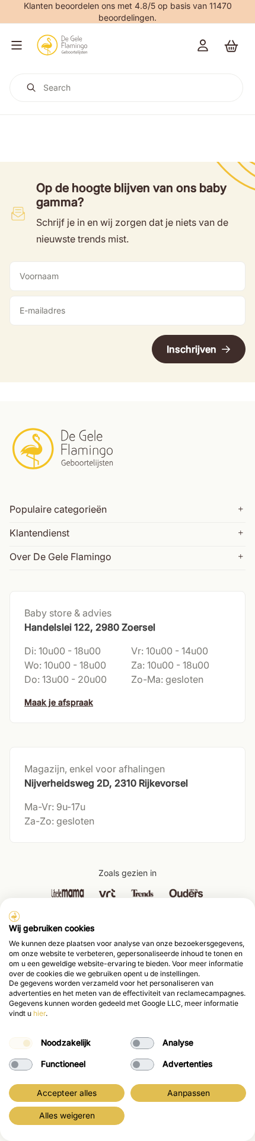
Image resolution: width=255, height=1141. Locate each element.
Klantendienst (39, 533)
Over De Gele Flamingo (60, 556)
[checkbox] (21, 1043)
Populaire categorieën (58, 509)
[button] (14, 45)
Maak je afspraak (58, 702)
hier (39, 1013)
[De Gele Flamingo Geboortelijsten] (62, 45)
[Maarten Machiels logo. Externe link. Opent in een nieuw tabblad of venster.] (14, 916)
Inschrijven (191, 349)
